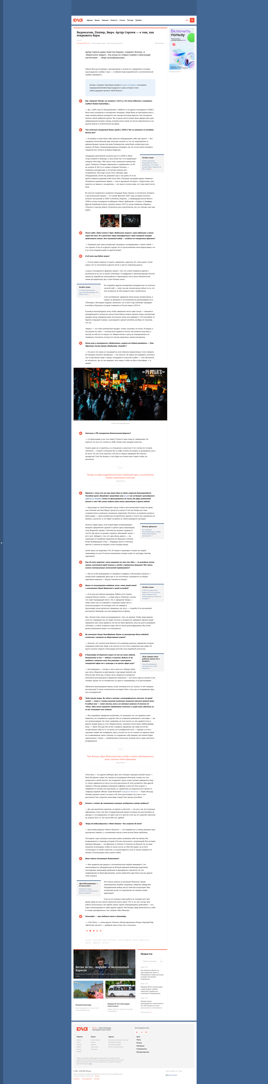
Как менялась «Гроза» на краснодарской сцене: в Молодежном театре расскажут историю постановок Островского (152, 974)
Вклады (93, 1042)
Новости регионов (150, 961)
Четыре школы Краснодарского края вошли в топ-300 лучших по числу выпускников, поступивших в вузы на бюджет (152, 1005)
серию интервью (129, 85)
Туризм (111, 1037)
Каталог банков (95, 1040)
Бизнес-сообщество (124, 940)
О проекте (76, 1079)
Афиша (90, 20)
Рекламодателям (87, 1079)
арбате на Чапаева (93, 498)
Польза (139, 1043)
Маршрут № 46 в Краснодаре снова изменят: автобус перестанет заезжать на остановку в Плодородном (152, 990)
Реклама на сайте (174, 72)
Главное (80, 1037)
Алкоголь (88, 940)
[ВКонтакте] (137, 1032)
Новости (113, 20)
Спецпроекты (142, 1049)
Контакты (97, 1079)
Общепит (88, 943)
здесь (90, 1064)
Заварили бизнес (129, 791)
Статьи (122, 20)
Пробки (138, 20)
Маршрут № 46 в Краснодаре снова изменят (119, 1005)
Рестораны (105, 943)
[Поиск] (192, 20)
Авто (138, 1037)
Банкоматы (94, 1049)
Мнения (105, 20)
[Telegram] (141, 1032)
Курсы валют (95, 1047)
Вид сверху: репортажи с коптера (118, 1040)
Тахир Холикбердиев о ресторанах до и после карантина (149, 666)
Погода (130, 20)
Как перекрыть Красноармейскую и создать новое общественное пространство (151, 533)
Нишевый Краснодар (83, 1005)
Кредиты (93, 1044)
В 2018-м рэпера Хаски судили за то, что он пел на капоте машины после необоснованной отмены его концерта (151, 594)
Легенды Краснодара (114, 1042)
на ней (126, 496)
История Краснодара (114, 1044)
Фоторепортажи (143, 1052)
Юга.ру (94, 1028)
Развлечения (97, 943)
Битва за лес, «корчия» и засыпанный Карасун (102, 968)
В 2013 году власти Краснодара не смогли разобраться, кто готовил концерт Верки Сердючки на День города (151, 165)
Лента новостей (145, 1012)
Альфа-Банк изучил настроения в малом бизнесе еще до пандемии (88, 891)
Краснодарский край (99, 43)
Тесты (139, 1040)
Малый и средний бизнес (141, 940)
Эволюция (140, 1046)
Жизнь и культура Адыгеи (115, 1047)
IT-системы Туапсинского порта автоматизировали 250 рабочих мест (88, 292)
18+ (187, 20)
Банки (97, 20)
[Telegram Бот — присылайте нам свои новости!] (146, 1032)
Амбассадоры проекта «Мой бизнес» (105, 940)
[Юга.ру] (77, 20)
